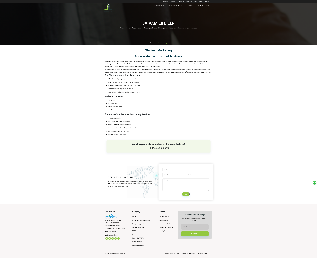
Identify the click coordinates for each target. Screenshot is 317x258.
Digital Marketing (137, 241)
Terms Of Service (181, 253)
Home (152, 43)
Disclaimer (192, 253)
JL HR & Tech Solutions (166, 227)
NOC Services (136, 231)
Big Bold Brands (164, 217)
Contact (207, 1)
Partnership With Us (138, 238)
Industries (180, 1)
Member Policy (202, 253)
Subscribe (194, 234)
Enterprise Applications (176, 5)
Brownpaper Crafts (165, 224)
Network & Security (204, 5)
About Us (135, 217)
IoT (133, 234)
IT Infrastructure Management (141, 220)
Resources (189, 1)
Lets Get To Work (198, 1)
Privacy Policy (169, 253)
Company (165, 1)
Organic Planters (164, 220)
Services (190, 5)
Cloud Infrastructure (138, 227)
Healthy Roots (163, 231)
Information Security (138, 245)
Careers (173, 1)
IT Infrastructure (159, 5)
